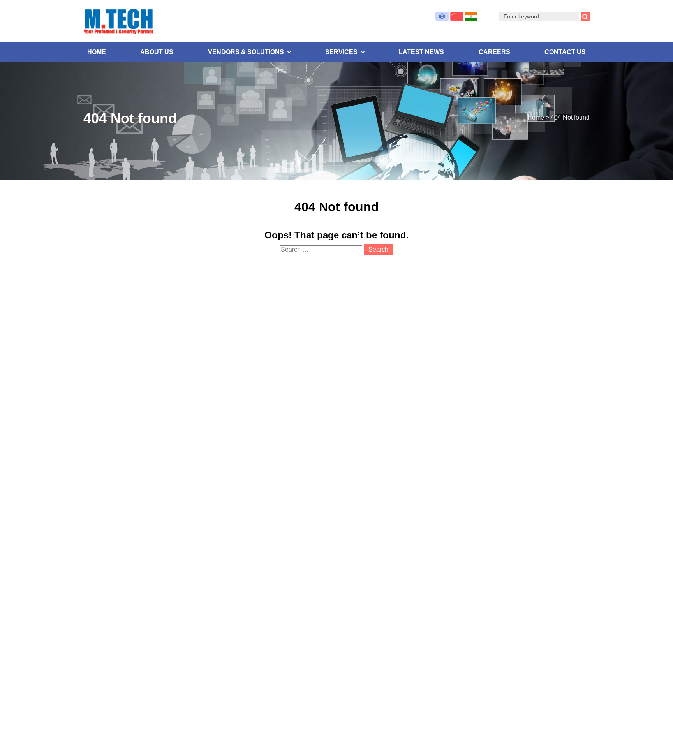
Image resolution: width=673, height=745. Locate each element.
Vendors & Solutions (246, 52)
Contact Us (565, 52)
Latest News (421, 52)
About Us (156, 52)
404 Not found (570, 117)
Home (96, 52)
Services (341, 52)
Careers (494, 52)
